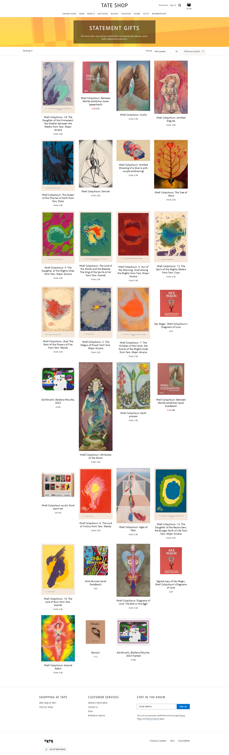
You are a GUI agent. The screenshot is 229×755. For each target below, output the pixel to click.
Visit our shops (46, 707)
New (81, 13)
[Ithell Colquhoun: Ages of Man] (133, 496)
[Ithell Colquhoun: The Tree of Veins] (171, 165)
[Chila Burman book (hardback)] (96, 561)
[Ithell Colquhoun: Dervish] (96, 164)
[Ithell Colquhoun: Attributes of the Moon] (96, 407)
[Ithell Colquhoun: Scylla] (133, 86)
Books (114, 13)
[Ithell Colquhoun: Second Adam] (58, 638)
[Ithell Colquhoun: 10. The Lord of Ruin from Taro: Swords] (58, 570)
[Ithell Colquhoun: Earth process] (133, 386)
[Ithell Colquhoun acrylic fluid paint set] (58, 485)
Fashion (126, 13)
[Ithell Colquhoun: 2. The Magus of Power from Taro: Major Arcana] (96, 312)
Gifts (146, 13)
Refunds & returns (96, 715)
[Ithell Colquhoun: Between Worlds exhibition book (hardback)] (171, 379)
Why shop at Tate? (47, 703)
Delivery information (97, 703)
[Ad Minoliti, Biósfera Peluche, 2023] (58, 379)
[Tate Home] (60, 741)
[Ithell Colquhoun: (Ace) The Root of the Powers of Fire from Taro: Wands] (58, 312)
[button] (179, 5)
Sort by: (149, 50)
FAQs (90, 711)
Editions (103, 13)
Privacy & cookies (158, 741)
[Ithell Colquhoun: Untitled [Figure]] (171, 88)
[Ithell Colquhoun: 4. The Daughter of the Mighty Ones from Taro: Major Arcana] (58, 238)
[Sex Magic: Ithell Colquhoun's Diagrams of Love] (171, 303)
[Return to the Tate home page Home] (114, 5)
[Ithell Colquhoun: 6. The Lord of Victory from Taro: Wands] (96, 494)
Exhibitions (69, 13)
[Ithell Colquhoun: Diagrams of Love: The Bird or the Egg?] (133, 571)
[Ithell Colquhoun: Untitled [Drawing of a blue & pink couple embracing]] (133, 151)
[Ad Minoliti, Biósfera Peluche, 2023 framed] (133, 632)
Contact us (93, 707)
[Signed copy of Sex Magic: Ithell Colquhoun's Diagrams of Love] (171, 561)
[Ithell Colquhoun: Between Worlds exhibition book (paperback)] (96, 78)
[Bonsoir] (96, 632)
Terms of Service (152, 719)
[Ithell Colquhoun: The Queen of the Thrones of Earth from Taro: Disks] (58, 166)
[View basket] (189, 5)
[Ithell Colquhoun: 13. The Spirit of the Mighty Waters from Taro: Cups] (171, 237)
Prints (91, 13)
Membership (159, 13)
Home (137, 13)
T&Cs (172, 741)
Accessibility (184, 741)
